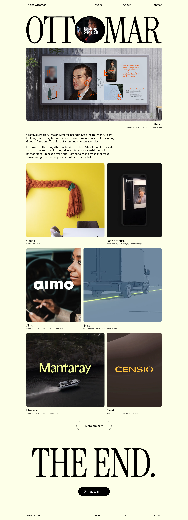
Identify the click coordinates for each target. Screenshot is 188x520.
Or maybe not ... (94, 491)
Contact (156, 5)
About (127, 5)
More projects (94, 426)
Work (98, 5)
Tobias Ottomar (53, 5)
